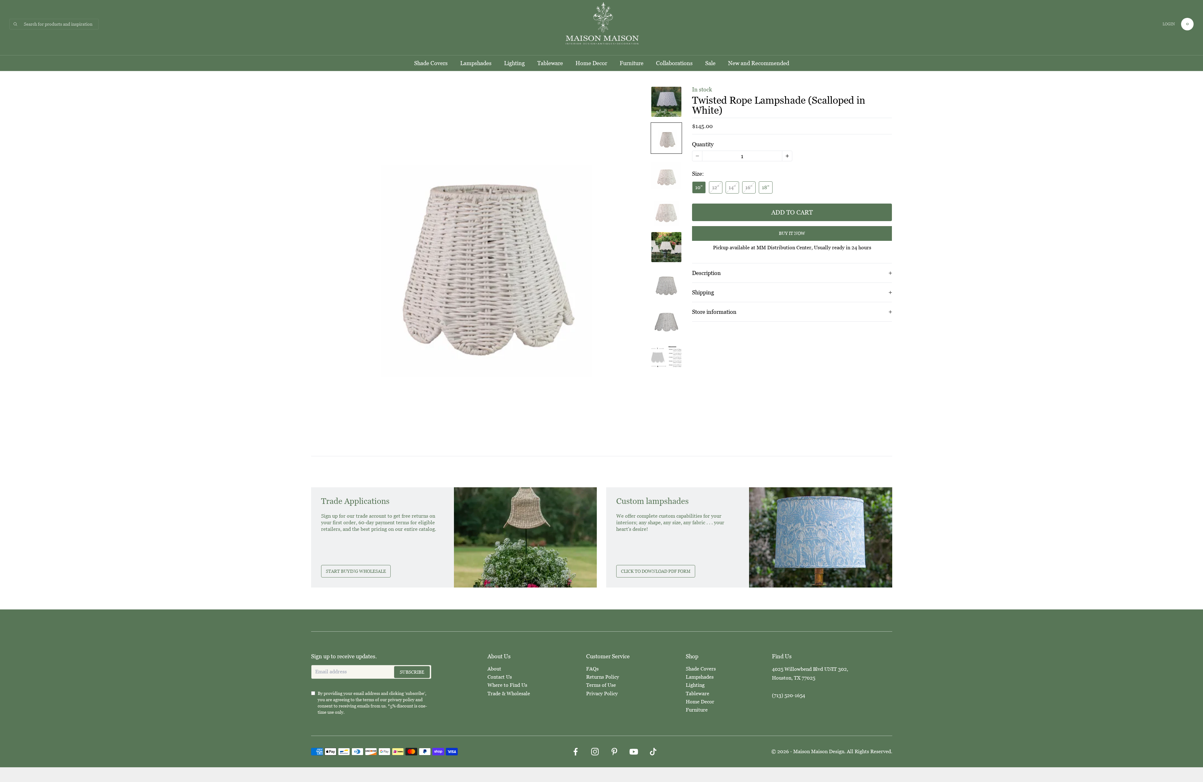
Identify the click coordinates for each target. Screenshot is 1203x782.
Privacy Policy (602, 694)
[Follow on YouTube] (633, 751)
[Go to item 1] (666, 101)
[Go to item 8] (666, 356)
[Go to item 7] (666, 319)
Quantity (703, 144)
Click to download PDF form (655, 571)
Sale (710, 63)
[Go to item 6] (666, 283)
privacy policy (401, 699)
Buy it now (792, 233)
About (494, 669)
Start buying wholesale (356, 571)
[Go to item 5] (666, 247)
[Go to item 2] (666, 138)
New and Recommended (758, 63)
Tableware (550, 63)
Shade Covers (431, 63)
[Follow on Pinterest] (614, 751)
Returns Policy (602, 677)
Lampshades (476, 63)
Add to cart (792, 212)
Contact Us (499, 677)
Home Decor (591, 63)
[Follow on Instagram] (595, 751)
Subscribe (412, 672)
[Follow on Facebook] (575, 751)
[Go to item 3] (666, 174)
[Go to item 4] (666, 210)
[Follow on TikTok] (653, 751)
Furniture (631, 63)
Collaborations (674, 63)
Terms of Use (601, 685)
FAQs (592, 669)
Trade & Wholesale (508, 694)
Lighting (514, 63)
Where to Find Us (507, 685)
